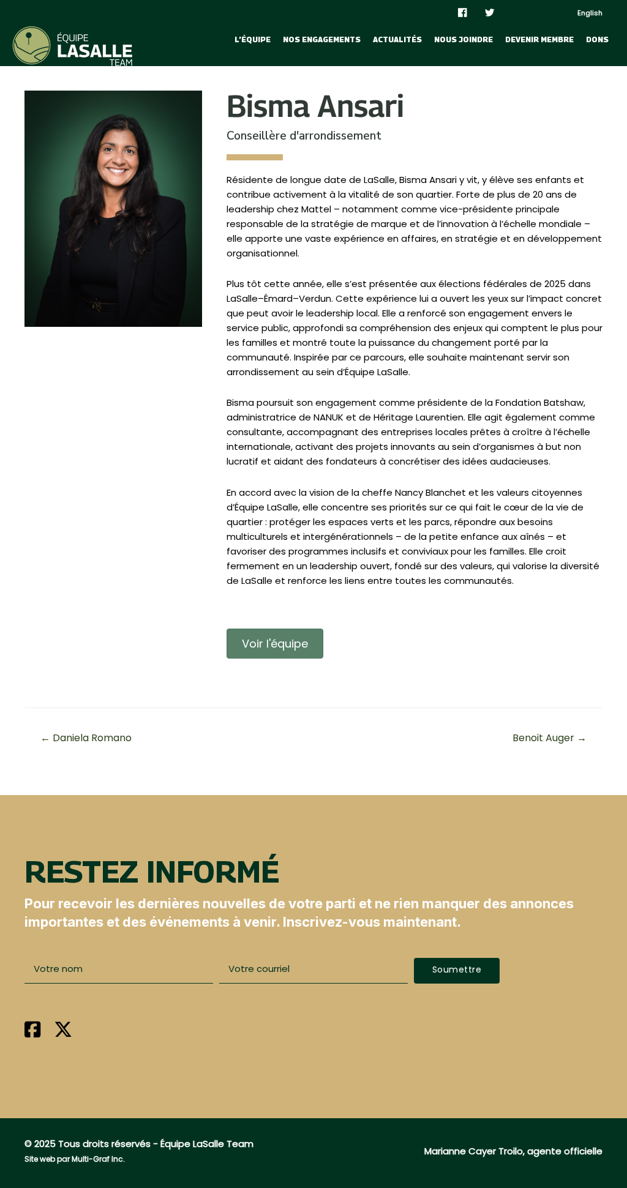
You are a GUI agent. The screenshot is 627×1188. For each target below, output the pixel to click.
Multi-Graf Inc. (98, 1159)
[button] (457, 971)
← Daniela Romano (86, 738)
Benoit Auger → (549, 738)
